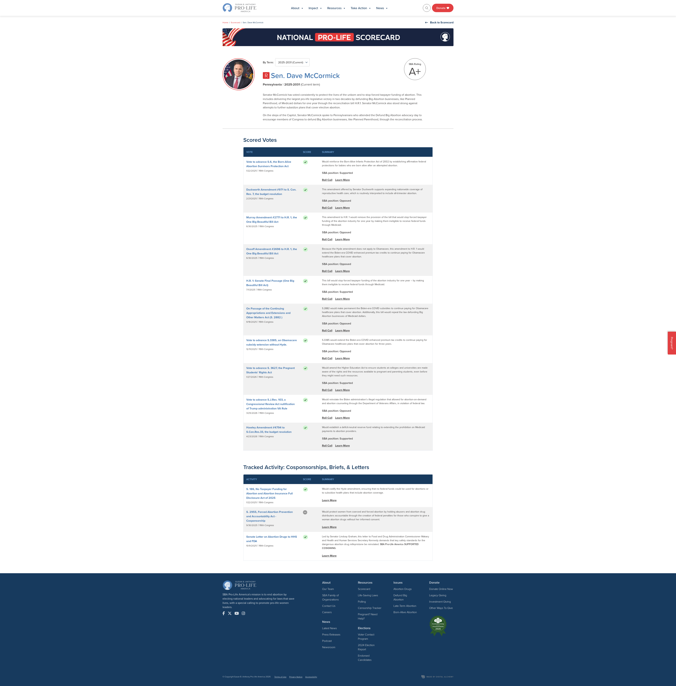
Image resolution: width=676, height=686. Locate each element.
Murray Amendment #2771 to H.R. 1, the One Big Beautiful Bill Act (271, 219)
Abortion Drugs (402, 589)
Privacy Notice (295, 676)
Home (225, 22)
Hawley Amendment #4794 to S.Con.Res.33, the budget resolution (269, 429)
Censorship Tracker (369, 608)
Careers (327, 612)
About (295, 8)
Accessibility (311, 676)
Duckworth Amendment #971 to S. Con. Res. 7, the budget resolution (271, 192)
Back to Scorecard (441, 22)
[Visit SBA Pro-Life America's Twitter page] (230, 613)
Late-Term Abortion (404, 606)
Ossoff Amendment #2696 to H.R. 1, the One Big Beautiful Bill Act (271, 251)
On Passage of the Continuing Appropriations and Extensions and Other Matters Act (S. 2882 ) (268, 312)
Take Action (359, 8)
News (380, 8)
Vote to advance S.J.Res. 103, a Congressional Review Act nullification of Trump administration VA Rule (270, 404)
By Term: (268, 62)
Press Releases (331, 634)
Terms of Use (280, 676)
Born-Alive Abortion (405, 612)
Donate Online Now (441, 589)
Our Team (328, 589)
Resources (334, 8)
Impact (313, 8)
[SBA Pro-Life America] (239, 8)
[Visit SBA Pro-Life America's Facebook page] (224, 613)
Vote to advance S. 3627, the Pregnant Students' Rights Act (270, 370)
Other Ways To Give (441, 608)
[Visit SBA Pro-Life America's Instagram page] (243, 613)
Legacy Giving (437, 595)
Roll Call (327, 180)
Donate (441, 8)
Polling (362, 601)
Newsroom (328, 647)
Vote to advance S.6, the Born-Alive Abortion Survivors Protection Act (268, 164)
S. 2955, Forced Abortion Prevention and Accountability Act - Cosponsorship (269, 516)
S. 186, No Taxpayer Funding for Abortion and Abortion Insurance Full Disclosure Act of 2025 (269, 493)
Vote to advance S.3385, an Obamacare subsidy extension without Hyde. (271, 342)
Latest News (329, 628)
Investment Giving (440, 601)
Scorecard (235, 22)
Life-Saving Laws (368, 595)
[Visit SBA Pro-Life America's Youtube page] (236, 613)
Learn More (342, 180)
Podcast (327, 641)
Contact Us (328, 606)
